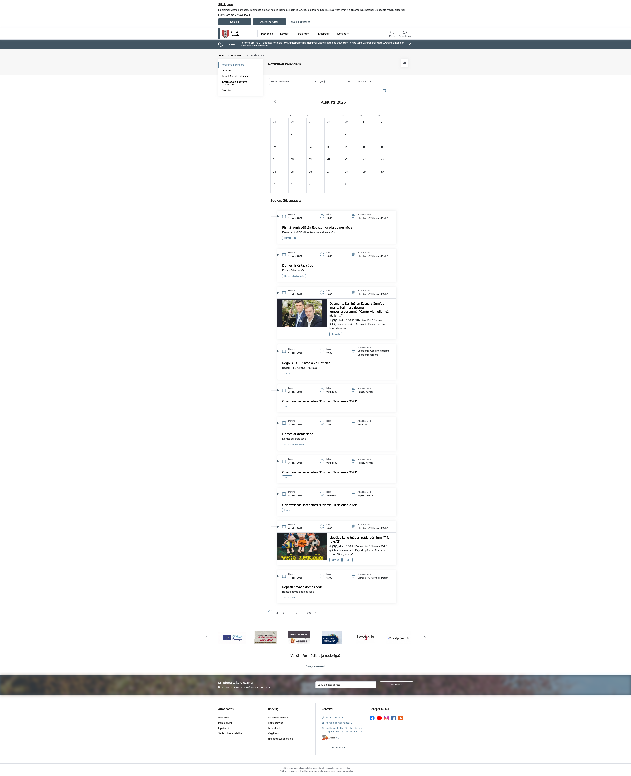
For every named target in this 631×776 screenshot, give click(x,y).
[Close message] (410, 44)
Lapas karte (274, 728)
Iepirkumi (223, 728)
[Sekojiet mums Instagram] (386, 718)
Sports (287, 373)
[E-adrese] (328, 738)
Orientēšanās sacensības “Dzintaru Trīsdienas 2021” (319, 401)
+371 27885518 (334, 717)
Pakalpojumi (225, 722)
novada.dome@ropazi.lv (339, 722)
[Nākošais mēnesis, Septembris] (391, 102)
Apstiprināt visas (269, 21)
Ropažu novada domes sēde (302, 587)
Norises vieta (364, 81)
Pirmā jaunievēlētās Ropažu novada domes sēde (317, 227)
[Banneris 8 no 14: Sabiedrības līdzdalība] (299, 637)
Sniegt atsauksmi (315, 666)
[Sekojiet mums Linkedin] (393, 718)
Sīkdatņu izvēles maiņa (280, 738)
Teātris (348, 560)
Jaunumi (226, 70)
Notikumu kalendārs (233, 64)
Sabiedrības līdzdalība (230, 733)
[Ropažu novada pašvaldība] (230, 34)
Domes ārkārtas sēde (297, 265)
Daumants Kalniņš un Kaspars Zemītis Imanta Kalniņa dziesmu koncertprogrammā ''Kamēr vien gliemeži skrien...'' (359, 309)
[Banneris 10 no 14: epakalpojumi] (365, 637)
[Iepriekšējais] (206, 637)
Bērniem (335, 560)
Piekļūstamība (275, 722)
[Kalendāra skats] (385, 91)
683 (309, 612)
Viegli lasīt (273, 733)
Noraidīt (234, 21)
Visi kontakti (338, 747)
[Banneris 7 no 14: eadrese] (266, 637)
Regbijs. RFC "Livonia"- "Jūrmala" (306, 363)
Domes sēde (290, 238)
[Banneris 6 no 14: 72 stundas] (232, 637)
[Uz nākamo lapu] (315, 612)
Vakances (223, 717)
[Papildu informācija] (337, 738)
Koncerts (336, 334)
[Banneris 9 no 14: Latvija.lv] (332, 637)
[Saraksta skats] (392, 91)
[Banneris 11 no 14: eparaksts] (399, 637)
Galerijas (226, 90)
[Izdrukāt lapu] (404, 63)
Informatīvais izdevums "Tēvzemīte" (234, 83)
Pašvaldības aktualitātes (235, 76)
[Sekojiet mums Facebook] (372, 718)
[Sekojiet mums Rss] (400, 718)
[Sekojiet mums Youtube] (379, 718)
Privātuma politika (278, 717)
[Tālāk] (425, 637)
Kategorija (320, 81)
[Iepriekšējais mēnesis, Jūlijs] (275, 102)
